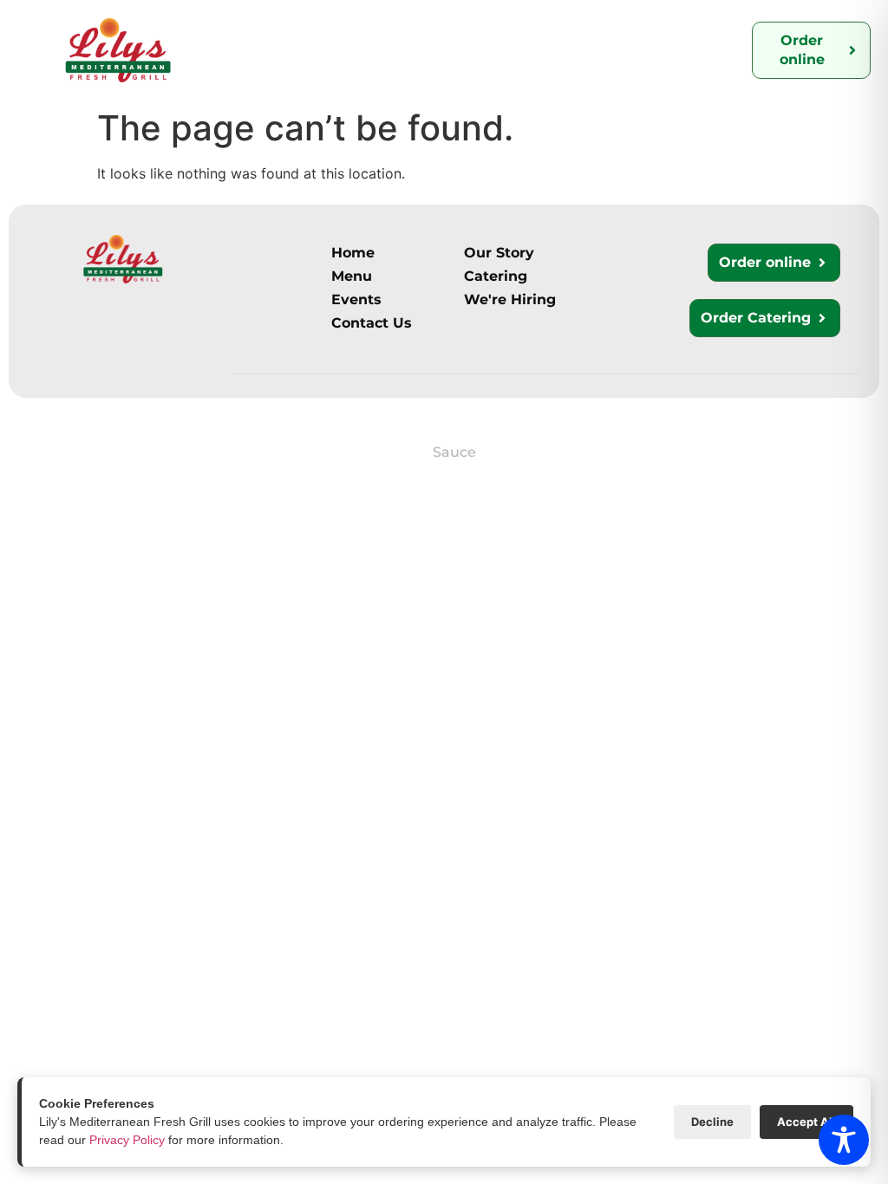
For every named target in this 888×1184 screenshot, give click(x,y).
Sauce (454, 452)
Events (250, 66)
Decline (712, 1122)
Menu (351, 37)
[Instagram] (28, 449)
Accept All (806, 1122)
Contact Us (539, 33)
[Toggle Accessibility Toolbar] (844, 1140)
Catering (432, 33)
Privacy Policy (127, 1140)
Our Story (255, 33)
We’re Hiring (660, 33)
